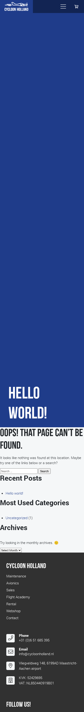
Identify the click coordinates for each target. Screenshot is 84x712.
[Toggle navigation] (63, 6)
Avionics (12, 583)
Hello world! (14, 493)
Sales (10, 590)
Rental (11, 604)
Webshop (13, 610)
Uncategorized (17, 517)
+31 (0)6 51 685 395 (34, 640)
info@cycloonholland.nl (36, 653)
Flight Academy (18, 597)
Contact (12, 617)
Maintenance (16, 576)
